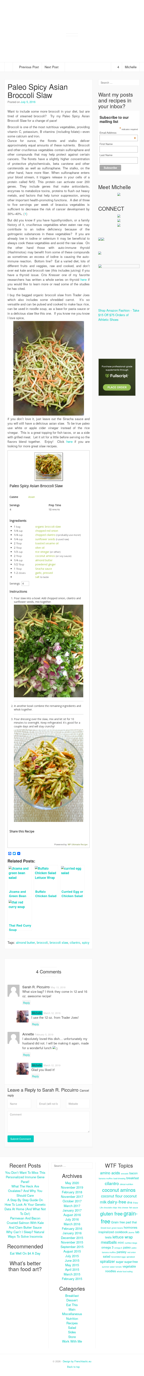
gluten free (111, 1213)
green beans (117, 1227)
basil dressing (119, 1178)
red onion (131, 1252)
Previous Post (28, 66)
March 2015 (72, 1274)
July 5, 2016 (28, 102)
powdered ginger (45, 564)
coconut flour (112, 1196)
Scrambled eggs (118, 1256)
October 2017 (72, 1201)
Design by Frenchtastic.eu (77, 1361)
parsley (121, 1252)
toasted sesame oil (46, 543)
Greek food (106, 1227)
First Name (106, 143)
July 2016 (72, 1219)
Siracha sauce (43, 568)
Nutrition (72, 1318)
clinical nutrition (126, 1184)
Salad (72, 1327)
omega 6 (118, 1247)
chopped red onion (46, 530)
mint (121, 1242)
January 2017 (72, 1210)
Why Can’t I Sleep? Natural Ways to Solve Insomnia (25, 1234)
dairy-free (116, 1201)
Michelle (130, 66)
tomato (119, 1266)
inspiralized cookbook (113, 1232)
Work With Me (72, 1341)
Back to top (73, 1366)
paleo (127, 1247)
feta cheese (123, 1207)
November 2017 (72, 1196)
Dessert (72, 1300)
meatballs (109, 1242)
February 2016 (72, 1228)
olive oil (39, 547)
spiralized (131, 1256)
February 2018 (72, 1192)
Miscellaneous (72, 1313)
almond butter (43, 560)
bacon (133, 1173)
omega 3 (107, 1247)
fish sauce (133, 1207)
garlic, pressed (44, 573)
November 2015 (72, 1242)
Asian (31, 497)
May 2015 (72, 1264)
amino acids (110, 1172)
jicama (131, 1232)
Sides (72, 1332)
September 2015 (72, 1246)
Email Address (118, 132)
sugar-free (131, 1261)
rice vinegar (42, 552)
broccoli (42, 942)
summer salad (108, 1266)
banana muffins (105, 1178)
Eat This (72, 1304)
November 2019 (72, 1187)
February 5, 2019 (44, 1034)
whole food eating (125, 1271)
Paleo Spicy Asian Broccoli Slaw (38, 90)
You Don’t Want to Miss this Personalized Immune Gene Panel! (25, 1177)
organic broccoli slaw (48, 526)
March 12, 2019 (52, 1013)
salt (37, 577)
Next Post (52, 66)
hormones (130, 1227)
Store (72, 1336)
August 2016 (72, 1214)
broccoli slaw (59, 942)
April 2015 (72, 1269)
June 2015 (72, 1260)
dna (129, 1202)
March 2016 (72, 1224)
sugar (119, 1261)
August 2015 (72, 1251)
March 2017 (72, 1205)
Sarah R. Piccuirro (60, 1089)
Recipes (72, 1323)
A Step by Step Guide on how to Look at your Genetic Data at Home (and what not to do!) (25, 1206)
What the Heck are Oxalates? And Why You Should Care (25, 1191)
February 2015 (72, 1278)
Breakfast (72, 1295)
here (83, 279)
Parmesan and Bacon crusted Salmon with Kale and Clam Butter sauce (25, 1223)
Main (72, 1309)
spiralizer (107, 1261)
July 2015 (72, 1255)
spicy (85, 942)
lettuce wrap (122, 1237)
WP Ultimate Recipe (78, 844)
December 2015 (72, 1237)
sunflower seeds (45, 539)
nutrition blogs (131, 1242)
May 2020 (72, 1182)
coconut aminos (45, 556)
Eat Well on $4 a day (25, 1253)
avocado (124, 1173)
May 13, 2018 (58, 987)
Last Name (106, 155)
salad (106, 1256)
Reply (26, 1003)
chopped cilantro (45, 535)
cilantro (75, 942)
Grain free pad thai (124, 1222)
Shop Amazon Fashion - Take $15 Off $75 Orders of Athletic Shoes (118, 315)
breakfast (132, 1178)
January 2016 (72, 1233)
